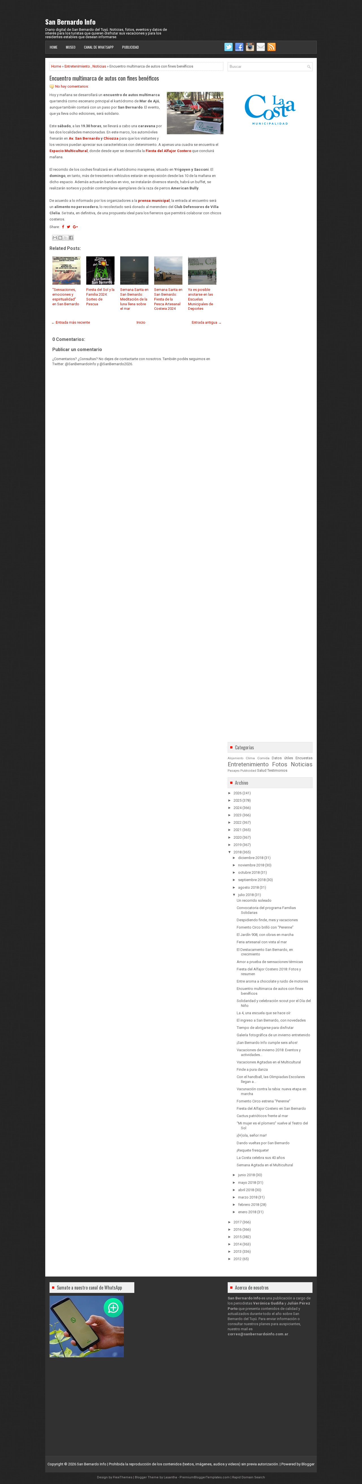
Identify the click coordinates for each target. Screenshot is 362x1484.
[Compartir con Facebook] (71, 238)
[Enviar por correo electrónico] (55, 238)
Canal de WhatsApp (99, 47)
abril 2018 (246, 1190)
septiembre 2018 (252, 880)
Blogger (307, 1464)
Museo (71, 47)
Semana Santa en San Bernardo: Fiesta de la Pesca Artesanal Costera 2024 (168, 299)
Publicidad (130, 47)
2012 (238, 1259)
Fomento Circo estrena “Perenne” (263, 1101)
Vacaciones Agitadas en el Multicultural (269, 1062)
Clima (250, 758)
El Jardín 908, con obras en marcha (265, 935)
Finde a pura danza (252, 1069)
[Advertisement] (136, 526)
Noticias (99, 66)
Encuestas (304, 758)
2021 (238, 830)
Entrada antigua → (207, 322)
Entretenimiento (77, 66)
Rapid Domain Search (248, 1477)
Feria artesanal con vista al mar (262, 942)
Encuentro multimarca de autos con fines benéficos (104, 78)
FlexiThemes (122, 1477)
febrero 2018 (248, 1204)
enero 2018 (247, 1212)
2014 (238, 1244)
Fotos (279, 764)
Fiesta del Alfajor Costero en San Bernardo (271, 1108)
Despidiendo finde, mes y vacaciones (267, 920)
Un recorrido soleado (254, 900)
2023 (238, 815)
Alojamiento (235, 758)
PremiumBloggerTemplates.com (205, 1477)
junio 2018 (246, 1175)
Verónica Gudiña (268, 1303)
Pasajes (234, 771)
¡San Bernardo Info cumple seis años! (267, 1042)
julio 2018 (246, 895)
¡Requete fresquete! (253, 1150)
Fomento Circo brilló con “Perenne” (265, 927)
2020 (238, 837)
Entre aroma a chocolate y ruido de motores (272, 981)
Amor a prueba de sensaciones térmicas (270, 962)
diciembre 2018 (250, 858)
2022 (238, 822)
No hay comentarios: (72, 86)
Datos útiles (282, 758)
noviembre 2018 (251, 865)
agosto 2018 (248, 887)
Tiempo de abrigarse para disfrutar (265, 1028)
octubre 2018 (249, 872)
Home (53, 47)
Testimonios (277, 770)
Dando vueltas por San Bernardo (263, 1143)
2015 (238, 1237)
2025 (238, 800)
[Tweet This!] (68, 227)
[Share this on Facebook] (63, 227)
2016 (238, 1229)
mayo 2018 (247, 1182)
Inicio (141, 322)
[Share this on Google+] (75, 227)
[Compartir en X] (65, 238)
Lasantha (170, 1477)
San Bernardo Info (70, 21)
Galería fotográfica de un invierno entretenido (273, 1035)
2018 (238, 852)
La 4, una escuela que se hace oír (263, 1013)
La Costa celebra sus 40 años (261, 1158)
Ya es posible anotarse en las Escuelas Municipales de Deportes (200, 299)
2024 (238, 808)
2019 (238, 845)
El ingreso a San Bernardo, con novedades (271, 1020)
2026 (238, 793)
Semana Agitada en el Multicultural (265, 1165)
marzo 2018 (247, 1197)
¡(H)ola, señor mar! (252, 1135)
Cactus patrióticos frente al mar (262, 1116)
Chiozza (111, 138)
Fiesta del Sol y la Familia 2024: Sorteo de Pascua (100, 296)
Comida (263, 758)
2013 (238, 1251)
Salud (261, 770)
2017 (238, 1222)
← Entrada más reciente (70, 322)
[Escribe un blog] (60, 238)
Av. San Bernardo (84, 138)
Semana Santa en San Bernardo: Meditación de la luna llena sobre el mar (134, 299)
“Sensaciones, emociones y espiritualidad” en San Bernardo (65, 296)
